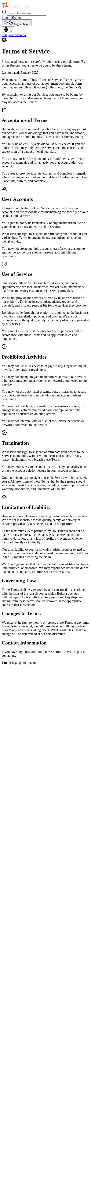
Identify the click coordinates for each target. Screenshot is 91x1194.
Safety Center (19, 1189)
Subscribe (49, 696)
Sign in (6, 17)
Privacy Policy (20, 1157)
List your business (14, 35)
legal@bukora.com (24, 662)
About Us (16, 1153)
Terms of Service (21, 1161)
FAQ (13, 1185)
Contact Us (17, 1181)
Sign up (16, 17)
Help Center (18, 1177)
